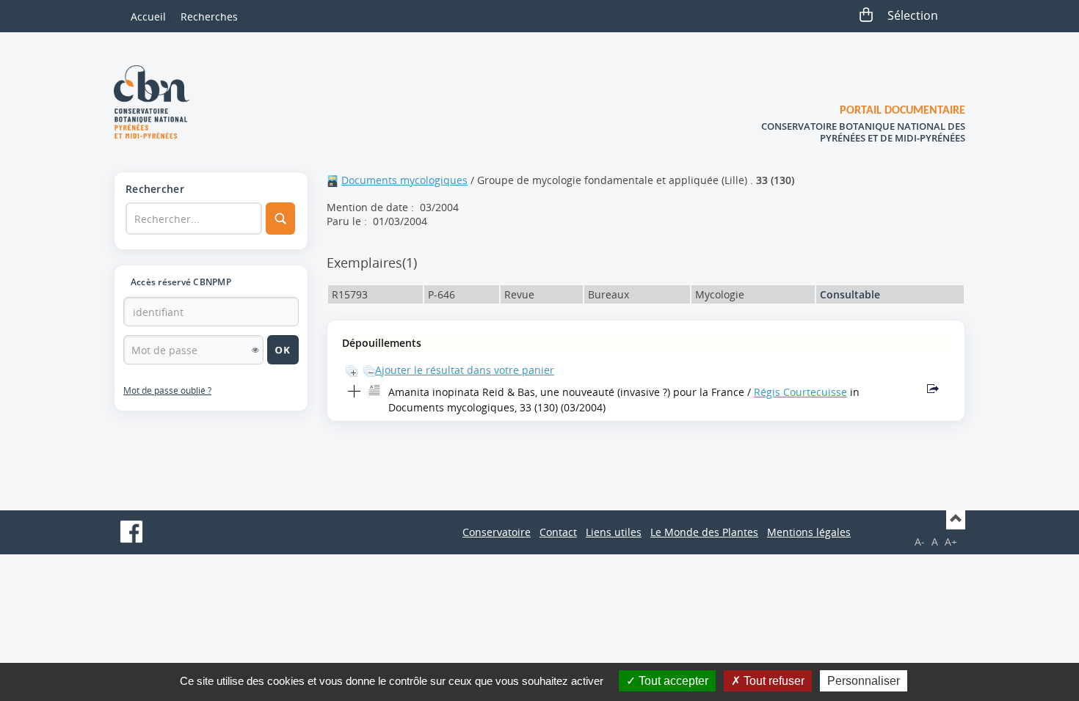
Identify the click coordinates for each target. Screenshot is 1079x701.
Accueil (148, 16)
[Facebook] (131, 531)
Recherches (209, 16)
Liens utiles (614, 532)
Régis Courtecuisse (800, 392)
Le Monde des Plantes (704, 532)
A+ (951, 541)
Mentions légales (809, 532)
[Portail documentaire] (157, 102)
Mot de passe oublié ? (167, 390)
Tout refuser (772, 681)
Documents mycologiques (404, 180)
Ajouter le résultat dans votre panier (464, 370)
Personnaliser (863, 681)
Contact (558, 532)
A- (920, 541)
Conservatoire (496, 532)
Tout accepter (672, 681)
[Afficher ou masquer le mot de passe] (255, 349)
